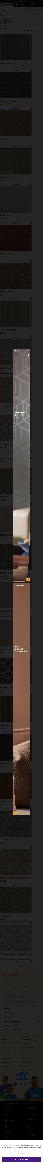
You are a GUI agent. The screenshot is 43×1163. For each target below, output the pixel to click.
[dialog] (21, 581)
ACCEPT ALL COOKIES (21, 1159)
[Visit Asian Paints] (15, 813)
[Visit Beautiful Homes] (28, 580)
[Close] (28, 355)
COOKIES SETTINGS (21, 1154)
